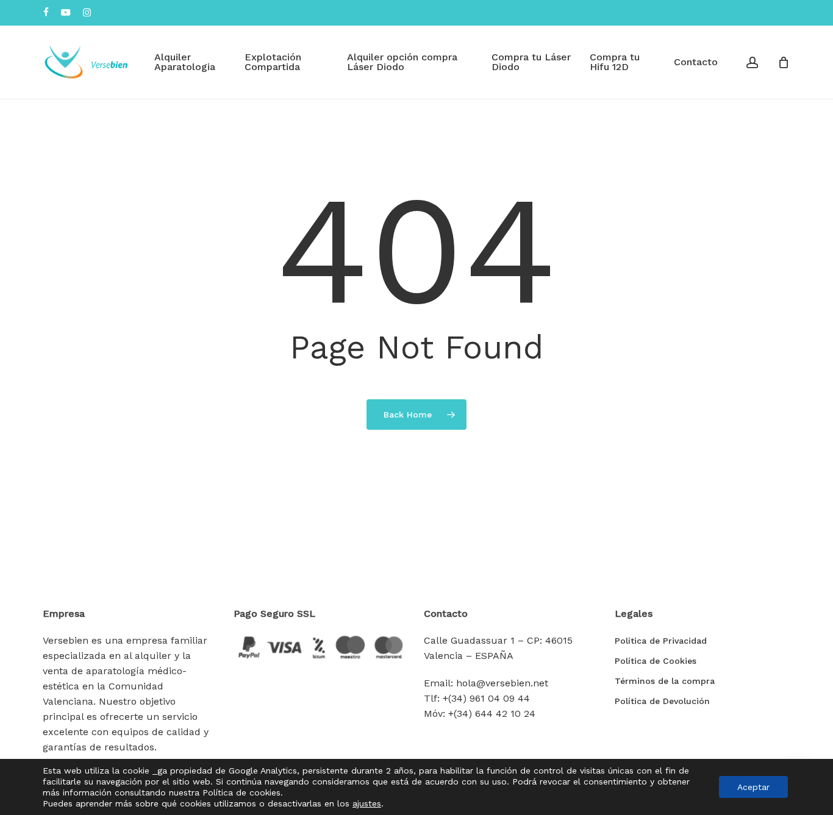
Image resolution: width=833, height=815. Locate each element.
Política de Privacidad (661, 641)
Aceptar (753, 787)
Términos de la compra (665, 681)
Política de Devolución (662, 701)
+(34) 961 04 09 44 (486, 698)
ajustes (366, 803)
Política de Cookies (655, 661)
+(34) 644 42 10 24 (491, 713)
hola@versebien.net (502, 683)
